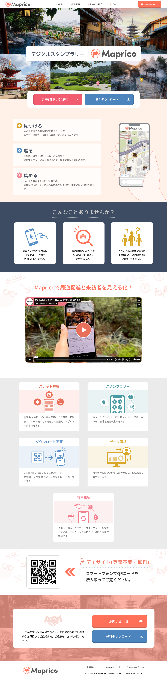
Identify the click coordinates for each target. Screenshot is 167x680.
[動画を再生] (83, 330)
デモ (114, 4)
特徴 (60, 4)
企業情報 (90, 667)
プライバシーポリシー (135, 667)
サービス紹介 (96, 4)
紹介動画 (75, 4)
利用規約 (110, 667)
